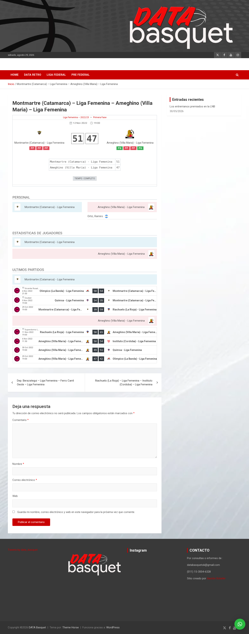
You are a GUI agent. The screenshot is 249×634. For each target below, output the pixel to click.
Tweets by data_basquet (23, 549)
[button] (239, 624)
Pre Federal (80, 74)
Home (15, 74)
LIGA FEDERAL (56, 74)
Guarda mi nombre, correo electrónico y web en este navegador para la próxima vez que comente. (76, 512)
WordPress (113, 627)
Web (15, 496)
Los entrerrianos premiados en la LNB (192, 106)
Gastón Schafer (216, 578)
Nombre (18, 464)
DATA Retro (32, 74)
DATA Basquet (37, 627)
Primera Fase (99, 117)
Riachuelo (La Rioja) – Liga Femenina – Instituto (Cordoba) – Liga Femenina (123, 382)
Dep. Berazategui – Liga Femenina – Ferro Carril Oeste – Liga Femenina (45, 382)
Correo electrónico (24, 480)
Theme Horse (70, 627)
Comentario (20, 420)
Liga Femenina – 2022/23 (76, 117)
